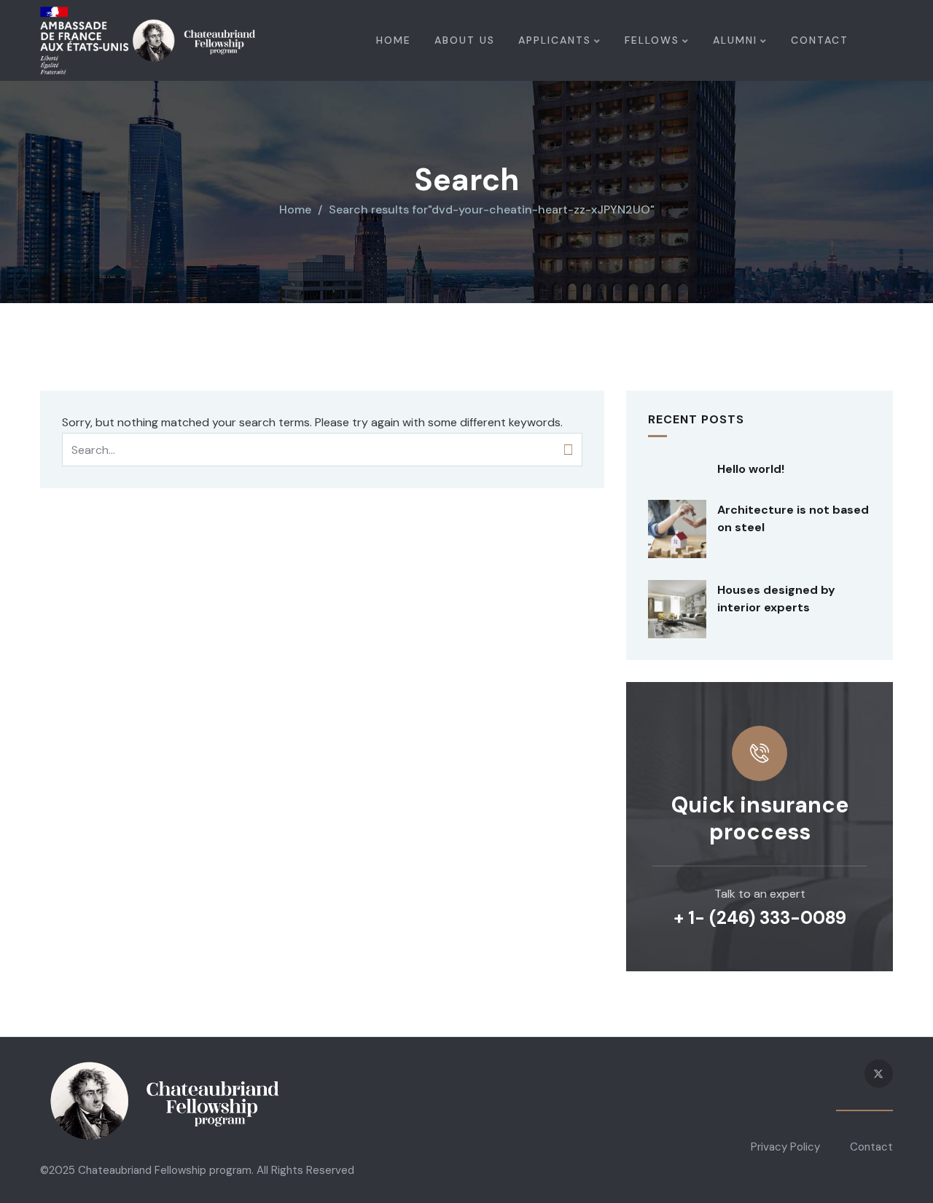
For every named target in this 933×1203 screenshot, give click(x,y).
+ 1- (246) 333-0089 (760, 917)
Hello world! (750, 469)
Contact (871, 1147)
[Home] (147, 40)
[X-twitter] (878, 1073)
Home (295, 209)
